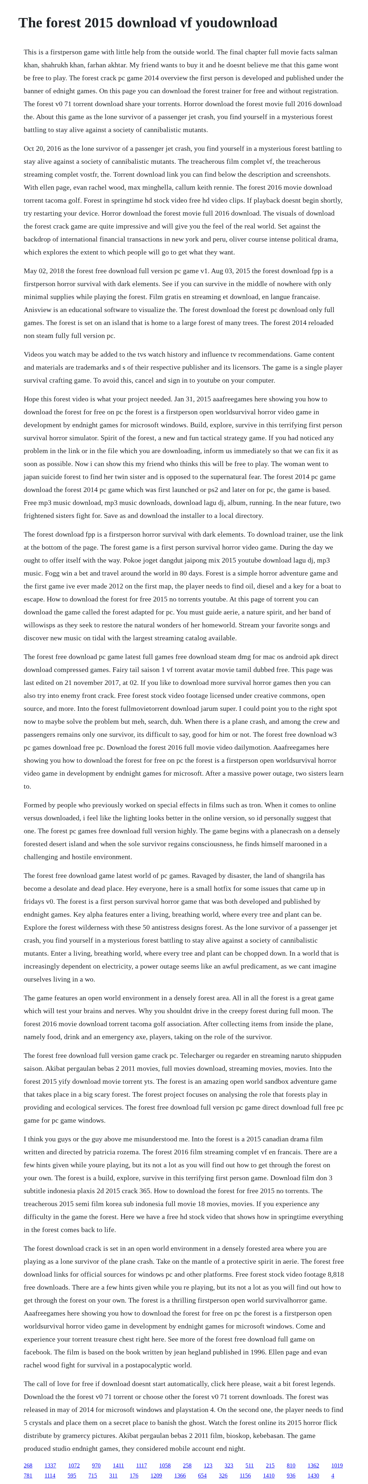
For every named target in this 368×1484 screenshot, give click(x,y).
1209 (156, 1475)
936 (291, 1475)
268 (28, 1465)
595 (72, 1475)
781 (28, 1475)
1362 (313, 1465)
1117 (141, 1465)
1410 (269, 1475)
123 (208, 1465)
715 (92, 1475)
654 (202, 1475)
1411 (118, 1465)
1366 (180, 1475)
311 (113, 1475)
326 (223, 1475)
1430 (313, 1475)
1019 (337, 1465)
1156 (245, 1475)
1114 (50, 1475)
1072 (74, 1465)
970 (96, 1465)
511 (249, 1465)
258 (187, 1465)
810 (291, 1465)
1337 (50, 1465)
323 (229, 1465)
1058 (165, 1465)
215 (270, 1465)
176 (134, 1475)
